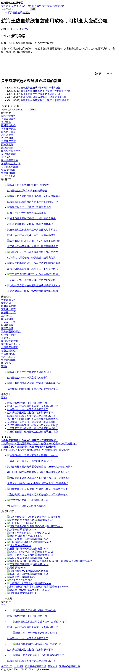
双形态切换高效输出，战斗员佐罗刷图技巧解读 (32, 425)
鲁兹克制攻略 (8, 170)
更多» (4, 366)
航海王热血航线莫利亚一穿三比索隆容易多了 (45, 100)
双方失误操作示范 (11, 151)
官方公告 (37, 6)
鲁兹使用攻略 (8, 173)
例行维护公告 (8, 116)
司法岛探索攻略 (9, 160)
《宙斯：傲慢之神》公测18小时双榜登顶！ (54, 443)
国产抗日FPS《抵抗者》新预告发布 (20, 450)
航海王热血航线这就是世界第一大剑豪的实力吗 (46, 91)
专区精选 (47, 6)
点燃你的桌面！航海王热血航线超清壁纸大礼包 (32, 431)
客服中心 (64, 666)
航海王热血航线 (16, 12)
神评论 (25, 29)
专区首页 (6, 6)
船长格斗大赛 (8, 132)
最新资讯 (16, 6)
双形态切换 (7, 138)
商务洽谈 (41, 666)
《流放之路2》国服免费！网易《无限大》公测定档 (28, 446)
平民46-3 (5, 157)
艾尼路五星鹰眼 (9, 166)
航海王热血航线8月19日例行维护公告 (40, 87)
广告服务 (30, 666)
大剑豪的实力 (8, 119)
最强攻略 (26, 6)
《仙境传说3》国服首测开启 (16, 443)
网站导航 (75, 666)
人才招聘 (18, 666)
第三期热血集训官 (11, 163)
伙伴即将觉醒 (8, 154)
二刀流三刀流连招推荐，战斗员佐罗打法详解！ (32, 428)
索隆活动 (6, 122)
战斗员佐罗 (7, 135)
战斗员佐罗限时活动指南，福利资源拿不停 (43, 97)
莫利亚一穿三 (8, 128)
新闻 (16, 106)
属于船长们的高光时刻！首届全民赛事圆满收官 (32, 419)
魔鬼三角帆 (7, 147)
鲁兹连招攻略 (8, 360)
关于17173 (6, 666)
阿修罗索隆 (7, 144)
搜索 (33, 9)
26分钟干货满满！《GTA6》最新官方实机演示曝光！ (29, 440)
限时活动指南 (8, 125)
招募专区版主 (60, 6)
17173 (4, 12)
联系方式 (52, 666)
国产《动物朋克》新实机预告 (55, 450)
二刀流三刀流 (8, 141)
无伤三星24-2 (8, 176)
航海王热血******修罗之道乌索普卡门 (41, 94)
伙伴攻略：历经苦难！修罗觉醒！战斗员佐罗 (31, 422)
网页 (7, 106)
